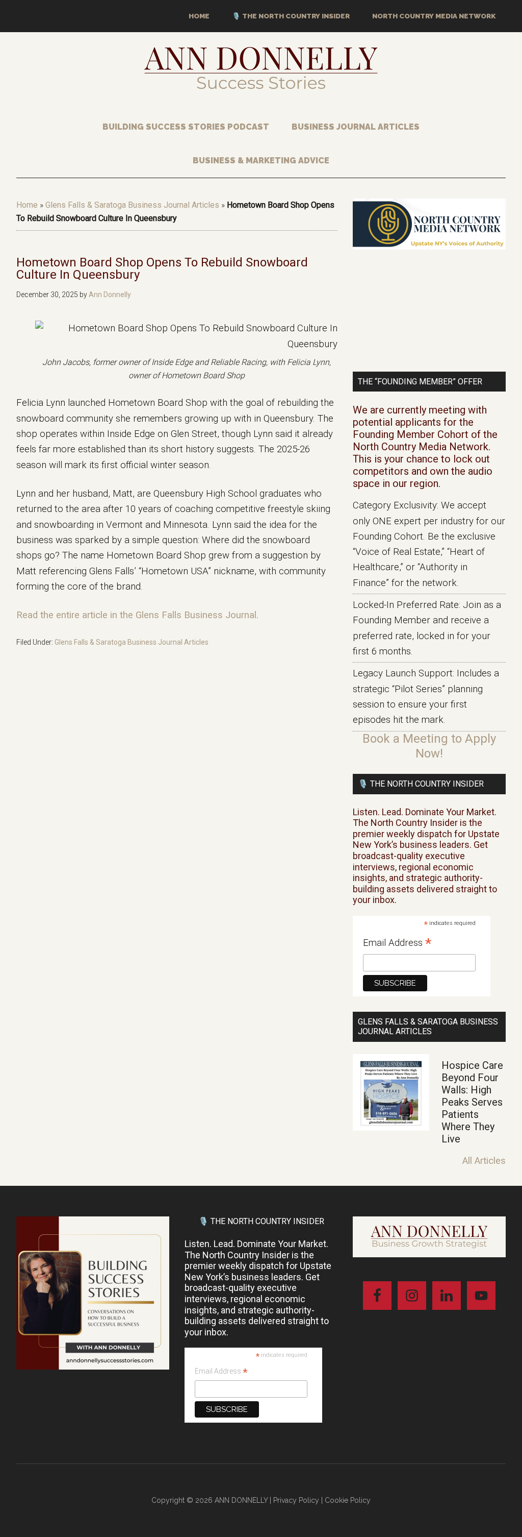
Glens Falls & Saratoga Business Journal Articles (132, 205)
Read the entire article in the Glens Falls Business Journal (136, 615)
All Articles (484, 1160)
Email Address (397, 943)
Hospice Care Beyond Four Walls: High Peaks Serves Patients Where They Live (472, 1102)
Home (27, 205)
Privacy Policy (296, 1500)
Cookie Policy (348, 1500)
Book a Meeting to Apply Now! (429, 746)
